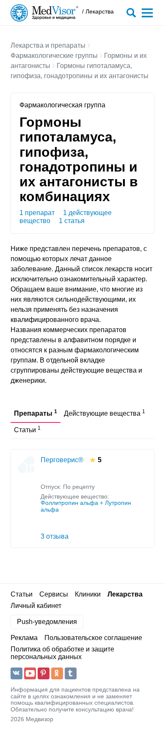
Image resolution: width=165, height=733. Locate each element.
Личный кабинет (36, 605)
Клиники (88, 594)
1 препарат (37, 212)
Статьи (22, 594)
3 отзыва (55, 536)
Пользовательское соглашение (93, 637)
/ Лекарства (98, 11)
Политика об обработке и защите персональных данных (62, 653)
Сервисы (53, 594)
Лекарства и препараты (48, 45)
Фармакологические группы (54, 55)
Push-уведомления (47, 621)
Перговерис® (62, 459)
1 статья (72, 220)
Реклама (24, 637)
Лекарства (125, 594)
